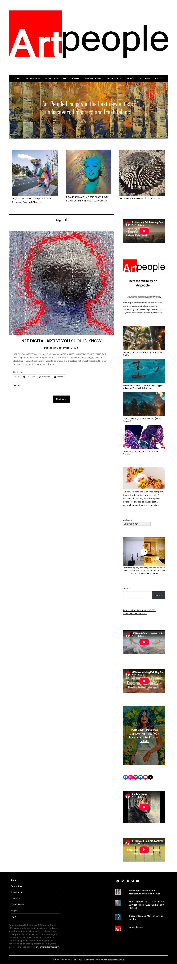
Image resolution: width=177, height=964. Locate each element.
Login (13, 916)
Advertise (144, 78)
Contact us (16, 886)
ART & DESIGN (33, 78)
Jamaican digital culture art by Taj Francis (140, 452)
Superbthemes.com (115, 959)
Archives (127, 520)
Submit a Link (17, 892)
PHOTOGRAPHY (71, 78)
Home (18, 78)
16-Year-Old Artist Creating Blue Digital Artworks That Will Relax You (143, 386)
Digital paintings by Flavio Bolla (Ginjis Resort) (142, 419)
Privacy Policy (17, 904)
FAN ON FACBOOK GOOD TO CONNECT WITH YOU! (139, 612)
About (158, 78)
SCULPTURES (51, 78)
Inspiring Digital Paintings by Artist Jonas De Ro (143, 353)
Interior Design (92, 78)
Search (127, 588)
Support (14, 910)
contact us (156, 312)
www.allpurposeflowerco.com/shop (141, 505)
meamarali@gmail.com (47, 947)
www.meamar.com (149, 573)
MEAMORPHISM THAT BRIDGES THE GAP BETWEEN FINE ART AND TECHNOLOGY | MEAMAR (147, 904)
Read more (61, 399)
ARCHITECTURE (114, 78)
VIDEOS (130, 78)
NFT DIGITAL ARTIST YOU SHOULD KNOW (61, 341)
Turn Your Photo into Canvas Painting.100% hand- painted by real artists (144, 735)
